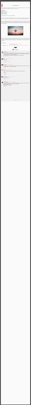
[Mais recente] (2, 2)
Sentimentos (14, 46)
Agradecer (9, 45)
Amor (14, 45)
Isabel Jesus (5, 76)
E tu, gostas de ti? (15, 5)
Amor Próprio (17, 45)
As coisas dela (20, 44)
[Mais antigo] (3, 2)
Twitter (17, 46)
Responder (5, 56)
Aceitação (7, 45)
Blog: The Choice (6, 61)
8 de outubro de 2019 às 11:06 (10, 76)
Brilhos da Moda (5, 73)
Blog (19, 45)
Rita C (4, 58)
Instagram (26, 45)
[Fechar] (29, 2)
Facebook (21, 45)
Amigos (12, 45)
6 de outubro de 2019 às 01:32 (10, 64)
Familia (24, 45)
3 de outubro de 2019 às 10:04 (8, 58)
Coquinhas (5, 64)
